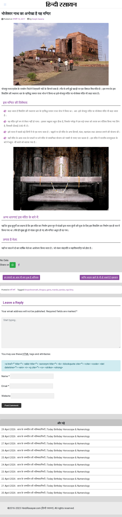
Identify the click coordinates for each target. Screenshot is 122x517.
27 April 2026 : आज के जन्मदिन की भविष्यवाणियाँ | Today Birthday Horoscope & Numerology (45, 443)
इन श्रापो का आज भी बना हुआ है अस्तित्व (21, 277)
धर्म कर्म (12, 290)
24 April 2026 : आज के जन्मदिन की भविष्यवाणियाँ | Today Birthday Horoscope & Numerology (45, 464)
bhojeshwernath (31, 290)
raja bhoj (69, 290)
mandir (55, 290)
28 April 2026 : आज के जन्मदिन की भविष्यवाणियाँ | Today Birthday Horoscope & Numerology (45, 436)
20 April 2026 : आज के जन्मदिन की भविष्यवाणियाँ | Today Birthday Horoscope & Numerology (45, 492)
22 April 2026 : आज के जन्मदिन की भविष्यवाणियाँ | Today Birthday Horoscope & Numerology (45, 478)
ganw (49, 290)
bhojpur (42, 290)
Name (5, 376)
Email (5, 386)
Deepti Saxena (38, 19)
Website (5, 395)
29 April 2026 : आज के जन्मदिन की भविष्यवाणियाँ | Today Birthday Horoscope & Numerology (45, 429)
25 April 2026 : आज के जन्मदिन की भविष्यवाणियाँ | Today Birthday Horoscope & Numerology (45, 457)
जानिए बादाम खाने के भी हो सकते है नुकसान (99, 277)
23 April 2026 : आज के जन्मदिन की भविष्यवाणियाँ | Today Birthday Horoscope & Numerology (45, 471)
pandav (62, 290)
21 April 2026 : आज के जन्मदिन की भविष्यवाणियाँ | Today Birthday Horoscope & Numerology (45, 485)
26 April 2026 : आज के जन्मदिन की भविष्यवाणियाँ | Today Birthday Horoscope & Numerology (45, 450)
